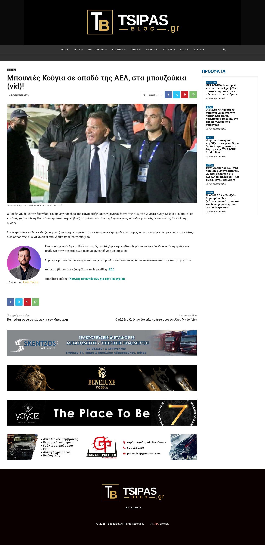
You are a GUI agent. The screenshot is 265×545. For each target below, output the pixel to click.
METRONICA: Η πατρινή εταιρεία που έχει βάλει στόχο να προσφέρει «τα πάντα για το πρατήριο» (222, 90)
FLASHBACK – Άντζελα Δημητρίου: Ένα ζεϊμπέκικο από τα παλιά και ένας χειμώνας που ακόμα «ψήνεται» (222, 201)
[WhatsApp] (193, 94)
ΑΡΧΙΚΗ (65, 49)
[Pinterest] (184, 94)
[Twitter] (176, 94)
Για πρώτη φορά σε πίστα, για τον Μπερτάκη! (38, 319)
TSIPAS (198, 49)
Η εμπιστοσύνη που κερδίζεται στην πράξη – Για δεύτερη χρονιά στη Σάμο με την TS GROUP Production (222, 146)
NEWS (77, 49)
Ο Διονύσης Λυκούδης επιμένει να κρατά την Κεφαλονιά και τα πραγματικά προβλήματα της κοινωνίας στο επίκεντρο (222, 117)
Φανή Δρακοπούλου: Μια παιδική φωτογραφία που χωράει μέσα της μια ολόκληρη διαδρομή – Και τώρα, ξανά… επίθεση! (222, 173)
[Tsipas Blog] (132, 22)
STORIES (167, 49)
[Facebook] (168, 94)
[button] (224, 49)
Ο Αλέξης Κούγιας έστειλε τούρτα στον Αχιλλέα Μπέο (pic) (156, 319)
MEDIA (134, 49)
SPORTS (150, 49)
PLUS (183, 49)
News (209, 107)
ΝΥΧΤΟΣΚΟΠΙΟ (96, 49)
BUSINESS (117, 49)
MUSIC (209, 138)
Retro (209, 165)
